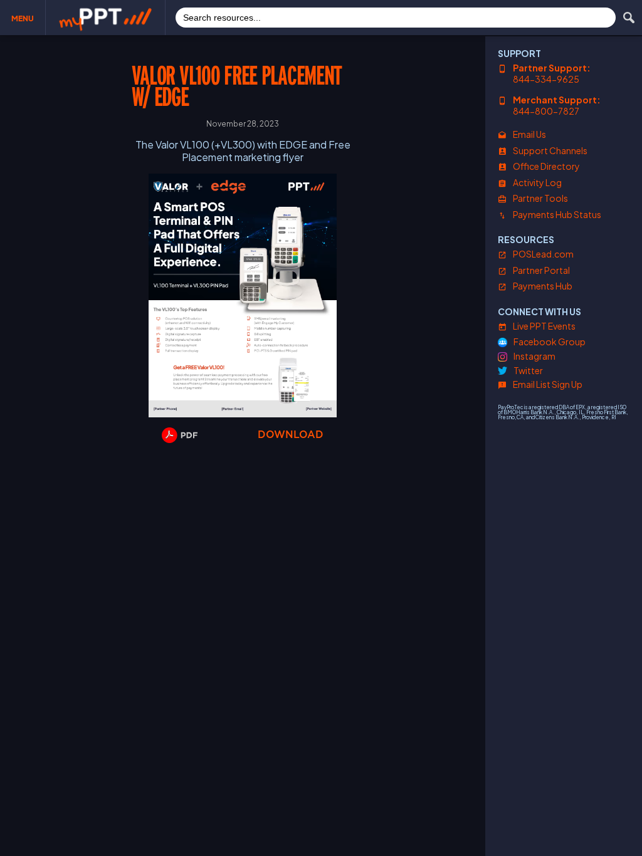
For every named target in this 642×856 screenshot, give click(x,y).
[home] (105, 17)
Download (291, 435)
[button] (23, 17)
